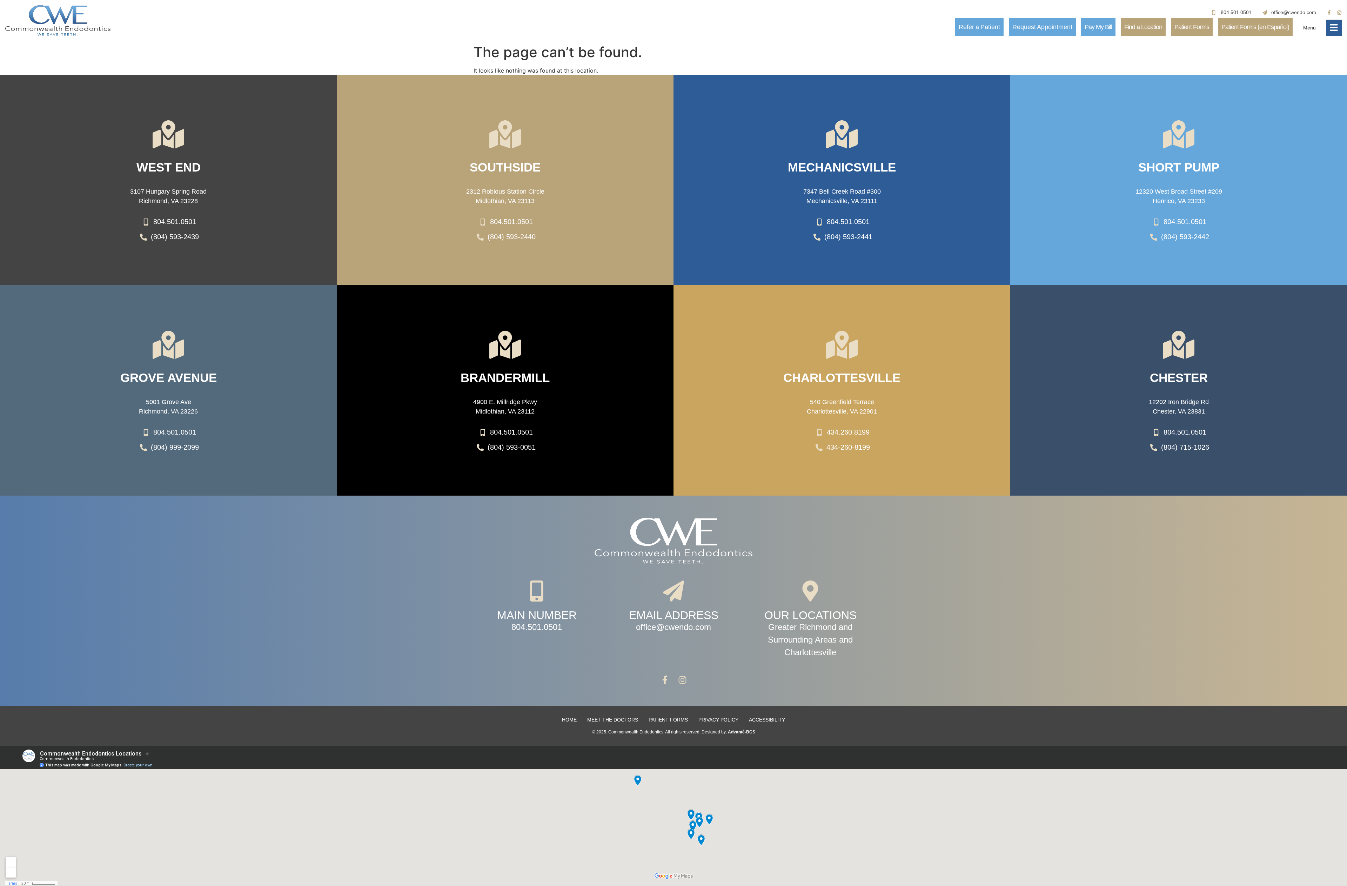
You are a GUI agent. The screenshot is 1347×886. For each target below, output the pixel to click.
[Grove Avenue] (168, 345)
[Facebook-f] (1329, 12)
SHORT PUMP (1178, 167)
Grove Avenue (168, 377)
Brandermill (505, 377)
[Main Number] (536, 591)
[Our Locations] (810, 591)
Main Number (537, 615)
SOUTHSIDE (505, 167)
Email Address (673, 615)
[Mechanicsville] (842, 134)
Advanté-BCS (741, 732)
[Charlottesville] (842, 345)
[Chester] (1178, 345)
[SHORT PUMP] (1178, 134)
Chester (1179, 377)
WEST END (168, 167)
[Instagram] (1339, 12)
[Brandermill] (505, 345)
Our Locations (810, 615)
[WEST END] (168, 134)
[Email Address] (673, 591)
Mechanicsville (842, 167)
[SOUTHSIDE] (505, 134)
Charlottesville (841, 377)
